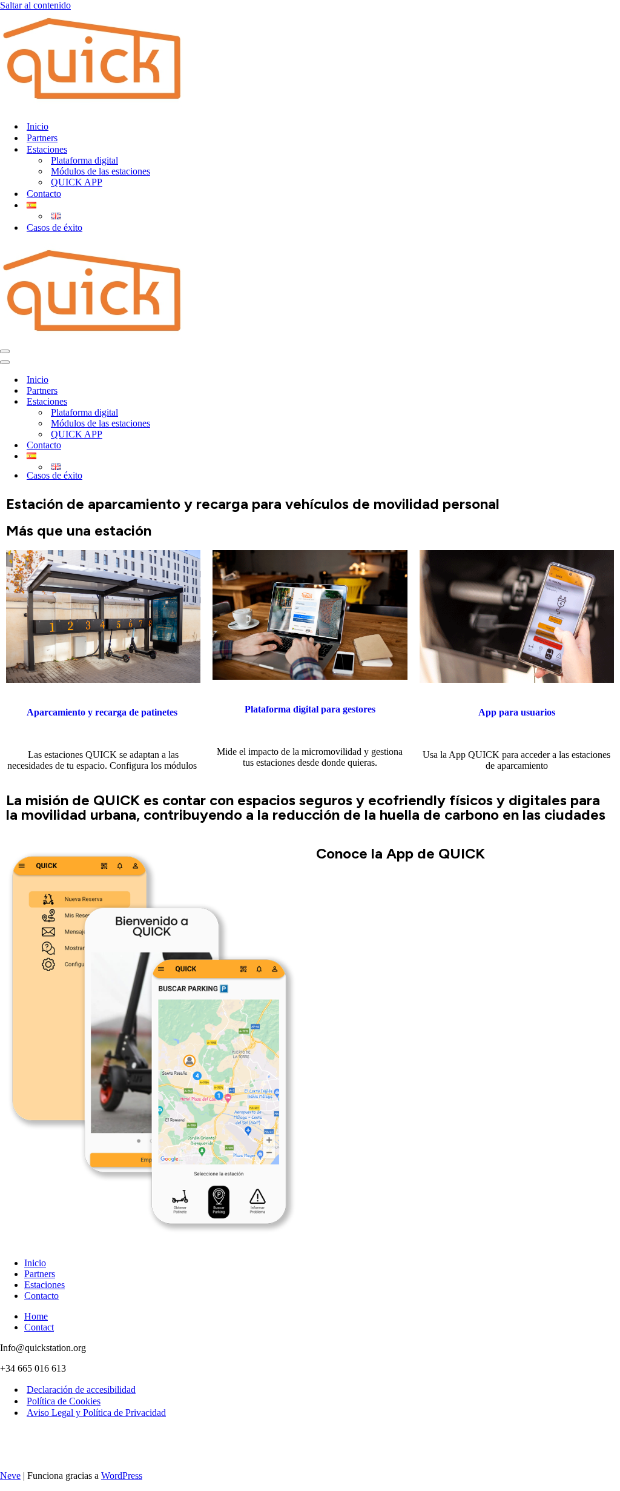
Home (36, 1316)
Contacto (44, 193)
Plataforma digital (84, 160)
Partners (42, 138)
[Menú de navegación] (5, 351)
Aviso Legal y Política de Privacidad (96, 1412)
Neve (10, 1475)
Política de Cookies (64, 1401)
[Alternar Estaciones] (205, 402)
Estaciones (44, 1285)
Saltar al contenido (35, 5)
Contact (39, 1327)
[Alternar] (205, 456)
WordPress (121, 1475)
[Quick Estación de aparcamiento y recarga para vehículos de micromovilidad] (92, 105)
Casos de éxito (54, 227)
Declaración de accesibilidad (81, 1389)
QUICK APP (76, 182)
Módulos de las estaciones (100, 171)
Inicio (37, 126)
